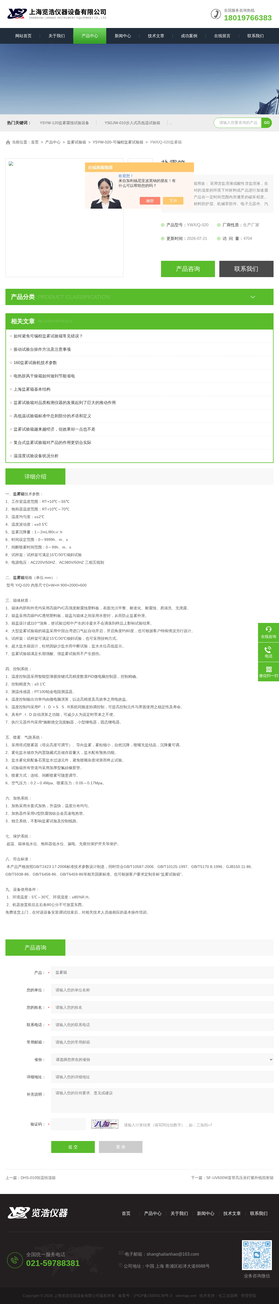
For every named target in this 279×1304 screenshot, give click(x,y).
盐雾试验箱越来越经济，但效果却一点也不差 (54, 429)
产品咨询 (188, 268)
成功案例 (189, 35)
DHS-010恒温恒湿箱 (38, 1178)
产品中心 (90, 35)
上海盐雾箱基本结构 (32, 389)
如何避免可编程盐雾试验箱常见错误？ (48, 336)
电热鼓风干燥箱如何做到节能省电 (44, 376)
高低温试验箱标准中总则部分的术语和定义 (52, 415)
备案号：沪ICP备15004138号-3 (145, 1295)
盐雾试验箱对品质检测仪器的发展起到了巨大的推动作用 (65, 402)
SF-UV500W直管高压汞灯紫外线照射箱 (240, 1178)
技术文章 (156, 35)
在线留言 (222, 35)
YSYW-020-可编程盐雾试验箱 (118, 142)
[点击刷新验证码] (105, 1124)
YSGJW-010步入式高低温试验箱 (132, 123)
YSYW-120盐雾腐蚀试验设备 (64, 123)
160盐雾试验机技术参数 (35, 362)
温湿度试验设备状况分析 (36, 455)
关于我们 (56, 35)
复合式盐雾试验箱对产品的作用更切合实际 (52, 442)
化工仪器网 (228, 1295)
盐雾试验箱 (76, 142)
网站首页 (23, 35)
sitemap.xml (185, 1295)
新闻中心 (123, 35)
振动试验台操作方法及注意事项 (42, 349)
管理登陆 (248, 1295)
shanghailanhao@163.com (173, 1254)
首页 (35, 142)
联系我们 (255, 35)
